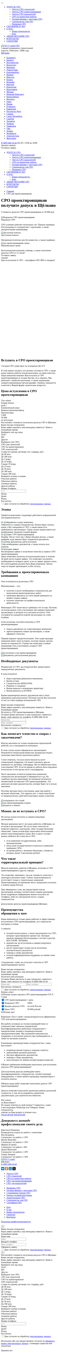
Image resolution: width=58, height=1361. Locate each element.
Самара (9, 114)
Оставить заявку (8, 148)
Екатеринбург (12, 72)
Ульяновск (11, 126)
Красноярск (11, 89)
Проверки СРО (13, 1188)
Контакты (11, 1217)
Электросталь (12, 136)
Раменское (11, 109)
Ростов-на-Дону (13, 111)
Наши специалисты (15, 1212)
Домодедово (12, 70)
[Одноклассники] (6, 1168)
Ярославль (11, 138)
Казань (9, 79)
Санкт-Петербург (14, 116)
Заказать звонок (8, 145)
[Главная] (8, 1159)
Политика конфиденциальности (16, 1221)
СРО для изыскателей (16, 1183)
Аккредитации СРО (15, 1198)
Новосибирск (12, 97)
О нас (9, 1210)
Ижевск (10, 75)
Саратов (10, 119)
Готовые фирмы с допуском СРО (21, 1190)
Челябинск (11, 133)
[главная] (10, 46)
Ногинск (10, 99)
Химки (9, 131)
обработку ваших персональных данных (28, 1342)
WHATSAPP (19, 1115)
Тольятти (10, 121)
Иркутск (10, 77)
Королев (10, 84)
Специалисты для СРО (17, 1200)
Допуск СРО (12, 1173)
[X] (14, 1168)
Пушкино (10, 106)
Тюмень (10, 123)
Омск (8, 101)
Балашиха (11, 57)
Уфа (8, 128)
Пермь (9, 104)
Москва (9, 92)
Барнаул (10, 60)
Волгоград (11, 65)
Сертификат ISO (14, 1202)
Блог (8, 1207)
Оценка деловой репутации (19, 1195)
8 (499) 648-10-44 (9, 1164)
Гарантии (10, 1214)
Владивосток (12, 62)
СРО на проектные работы (18, 1178)
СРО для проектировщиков (19, 1181)
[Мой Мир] (10, 1168)
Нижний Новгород (15, 94)
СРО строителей (14, 1176)
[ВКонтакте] (2, 1168)
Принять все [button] (7, 1350)
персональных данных (40, 504)
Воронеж (10, 67)
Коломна (10, 82)
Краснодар (11, 87)
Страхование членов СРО (18, 1193)
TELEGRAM (7, 1115)
